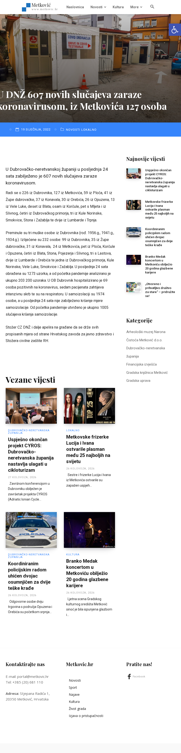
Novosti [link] (73, 129)
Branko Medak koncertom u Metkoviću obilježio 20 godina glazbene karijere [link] (87, 573)
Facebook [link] (139, 676)
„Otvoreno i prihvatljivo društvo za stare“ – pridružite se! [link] (160, 290)
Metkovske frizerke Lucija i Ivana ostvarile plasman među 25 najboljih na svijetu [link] (88, 449)
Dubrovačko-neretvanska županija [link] (28, 431)
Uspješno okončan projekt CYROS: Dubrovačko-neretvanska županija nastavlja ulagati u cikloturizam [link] (160, 180)
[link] (175, 30)
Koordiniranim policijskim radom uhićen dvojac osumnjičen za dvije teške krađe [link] (29, 576)
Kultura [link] (72, 554)
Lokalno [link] (89, 129)
